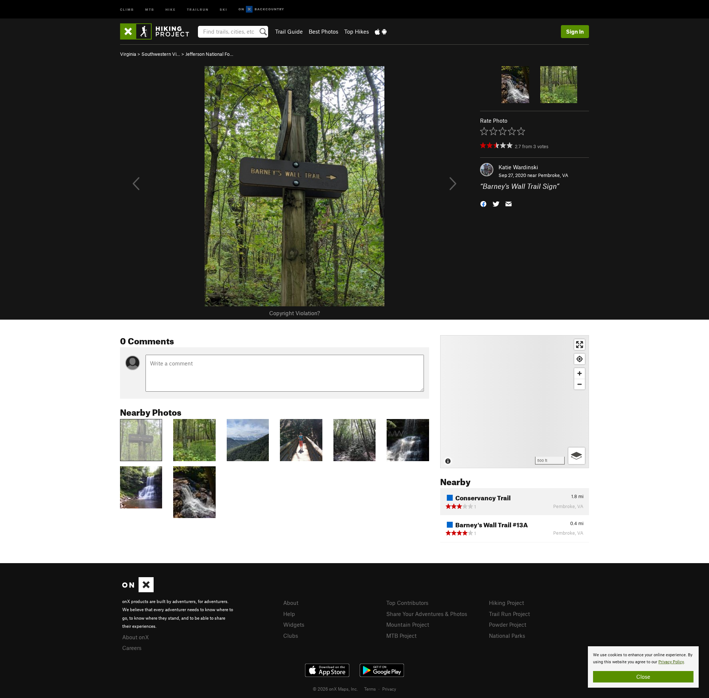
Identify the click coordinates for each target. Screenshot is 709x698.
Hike (170, 9)
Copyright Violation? (294, 313)
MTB (149, 9)
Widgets (293, 624)
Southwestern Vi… (160, 54)
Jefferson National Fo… (209, 54)
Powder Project (507, 624)
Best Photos (323, 31)
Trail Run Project (509, 613)
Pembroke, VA (553, 175)
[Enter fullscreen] (579, 344)
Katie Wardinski (518, 167)
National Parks (507, 635)
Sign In (575, 31)
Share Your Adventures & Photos (426, 613)
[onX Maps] (138, 590)
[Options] (576, 455)
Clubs (290, 635)
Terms (370, 688)
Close (643, 676)
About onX (135, 637)
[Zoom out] (579, 384)
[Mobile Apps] (381, 31)
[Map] (515, 402)
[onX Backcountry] (261, 9)
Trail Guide (289, 31)
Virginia (128, 54)
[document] (643, 666)
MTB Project (401, 635)
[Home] (158, 31)
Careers (131, 647)
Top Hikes (356, 31)
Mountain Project (407, 624)
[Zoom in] (579, 373)
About (290, 602)
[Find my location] (579, 359)
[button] (483, 203)
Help (289, 613)
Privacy (389, 688)
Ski (223, 9)
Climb (127, 9)
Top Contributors (407, 602)
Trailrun (198, 9)
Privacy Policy (671, 662)
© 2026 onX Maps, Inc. (335, 688)
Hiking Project (506, 602)
